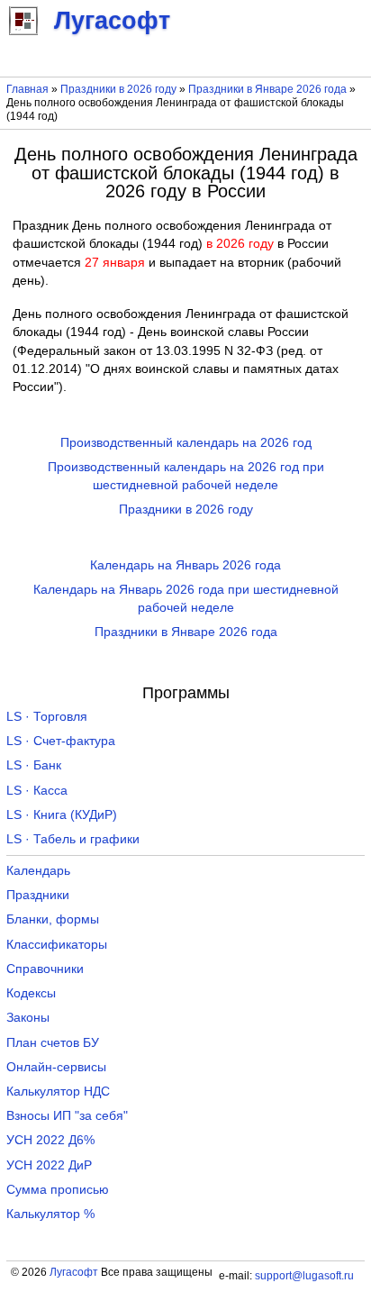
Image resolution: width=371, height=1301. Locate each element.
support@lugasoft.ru (304, 1275)
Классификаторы (56, 944)
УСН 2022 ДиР (49, 1165)
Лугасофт (74, 1272)
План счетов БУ (52, 1043)
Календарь (38, 871)
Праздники (37, 895)
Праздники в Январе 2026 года (267, 89)
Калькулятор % (50, 1214)
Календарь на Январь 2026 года (185, 565)
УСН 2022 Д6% (50, 1140)
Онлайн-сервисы (56, 1067)
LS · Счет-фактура (60, 741)
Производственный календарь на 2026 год (186, 443)
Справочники (45, 969)
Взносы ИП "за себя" (67, 1116)
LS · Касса (37, 790)
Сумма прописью (57, 1189)
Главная (27, 89)
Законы (28, 1017)
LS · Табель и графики (73, 839)
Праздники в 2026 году (118, 89)
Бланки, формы (52, 919)
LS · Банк (33, 765)
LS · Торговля (46, 716)
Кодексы (31, 993)
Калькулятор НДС (58, 1091)
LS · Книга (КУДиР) (61, 815)
